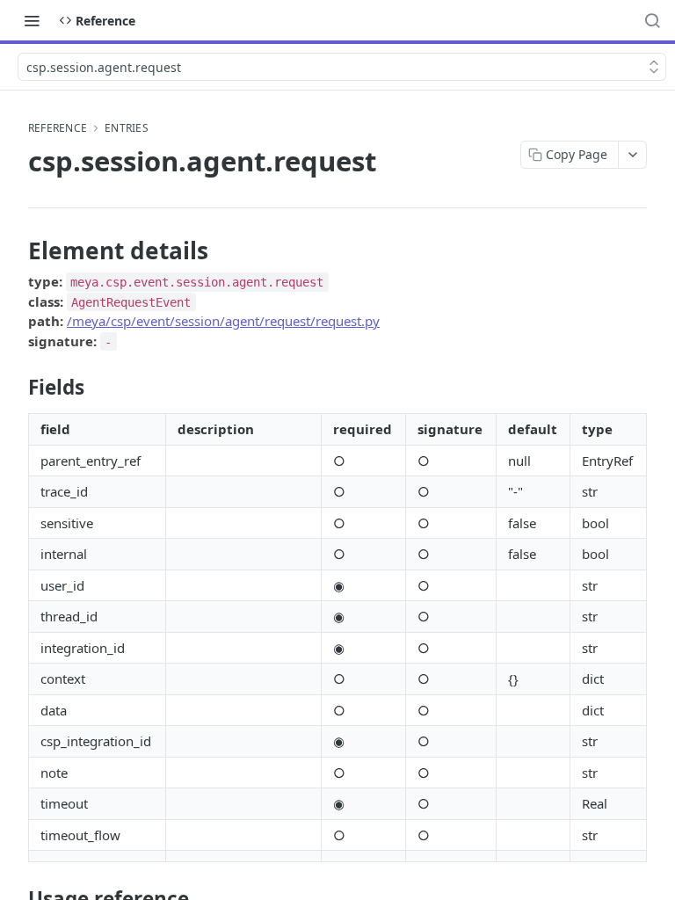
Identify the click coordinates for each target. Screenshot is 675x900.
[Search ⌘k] (652, 20)
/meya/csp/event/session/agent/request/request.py (223, 321)
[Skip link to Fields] (16, 387)
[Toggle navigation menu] (32, 20)
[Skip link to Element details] (16, 250)
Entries (127, 128)
